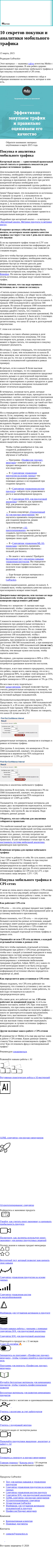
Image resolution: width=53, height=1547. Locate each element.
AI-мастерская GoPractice (18, 1503)
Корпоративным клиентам (19, 1521)
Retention (4, 274)
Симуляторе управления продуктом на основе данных (21, 474)
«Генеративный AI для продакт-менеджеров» (25, 513)
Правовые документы (17, 1523)
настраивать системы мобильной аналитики (22, 842)
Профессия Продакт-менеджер (21, 1511)
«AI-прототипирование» (17, 529)
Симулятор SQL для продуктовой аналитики (28, 1495)
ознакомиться (20, 1051)
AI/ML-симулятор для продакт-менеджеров (27, 1497)
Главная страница (9, 1462)
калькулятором (13, 687)
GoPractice (11, 580)
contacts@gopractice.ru (17, 1534)
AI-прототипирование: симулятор (23, 1500)
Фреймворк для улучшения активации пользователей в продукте (25, 1507)
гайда (31, 63)
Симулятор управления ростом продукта (26, 1492)
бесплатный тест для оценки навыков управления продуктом (25, 560)
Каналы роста (26, 1462)
